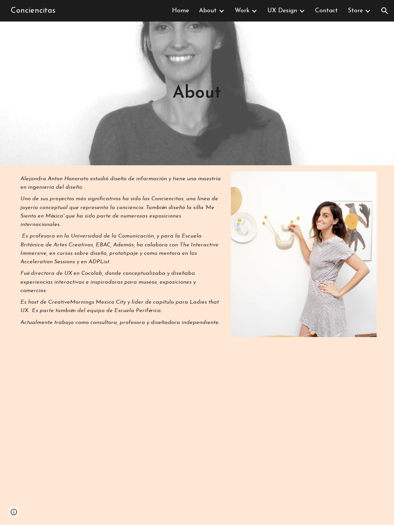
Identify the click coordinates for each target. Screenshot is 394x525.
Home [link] (180, 11)
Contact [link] (326, 11)
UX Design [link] (282, 11)
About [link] (208, 11)
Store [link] (355, 11)
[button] (385, 11)
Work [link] (242, 11)
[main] (197, 93)
